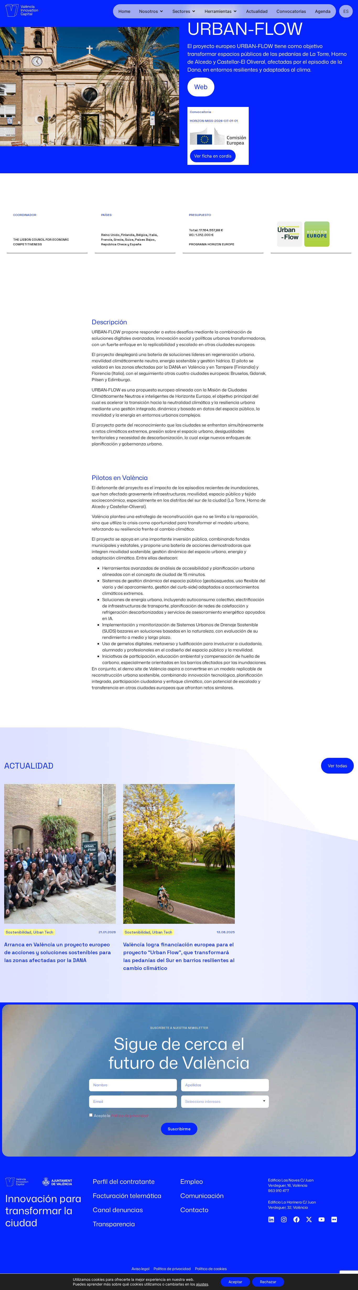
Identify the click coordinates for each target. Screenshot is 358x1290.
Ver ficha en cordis (212, 156)
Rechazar (268, 1282)
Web (201, 87)
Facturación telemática (127, 1195)
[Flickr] (334, 1219)
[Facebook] (296, 1219)
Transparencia (114, 1223)
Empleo (191, 1181)
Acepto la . (121, 1115)
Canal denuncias (118, 1209)
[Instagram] (284, 1219)
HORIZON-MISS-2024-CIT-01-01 (214, 121)
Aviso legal (140, 1268)
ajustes (202, 1284)
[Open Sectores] (194, 11)
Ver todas (337, 765)
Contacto (194, 1209)
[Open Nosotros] (161, 11)
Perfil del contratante (124, 1181)
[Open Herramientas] (235, 11)
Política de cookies (211, 1268)
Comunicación (202, 1195)
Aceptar (235, 1282)
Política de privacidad (129, 1115)
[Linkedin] (271, 1219)
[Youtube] (321, 1219)
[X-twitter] (309, 1219)
